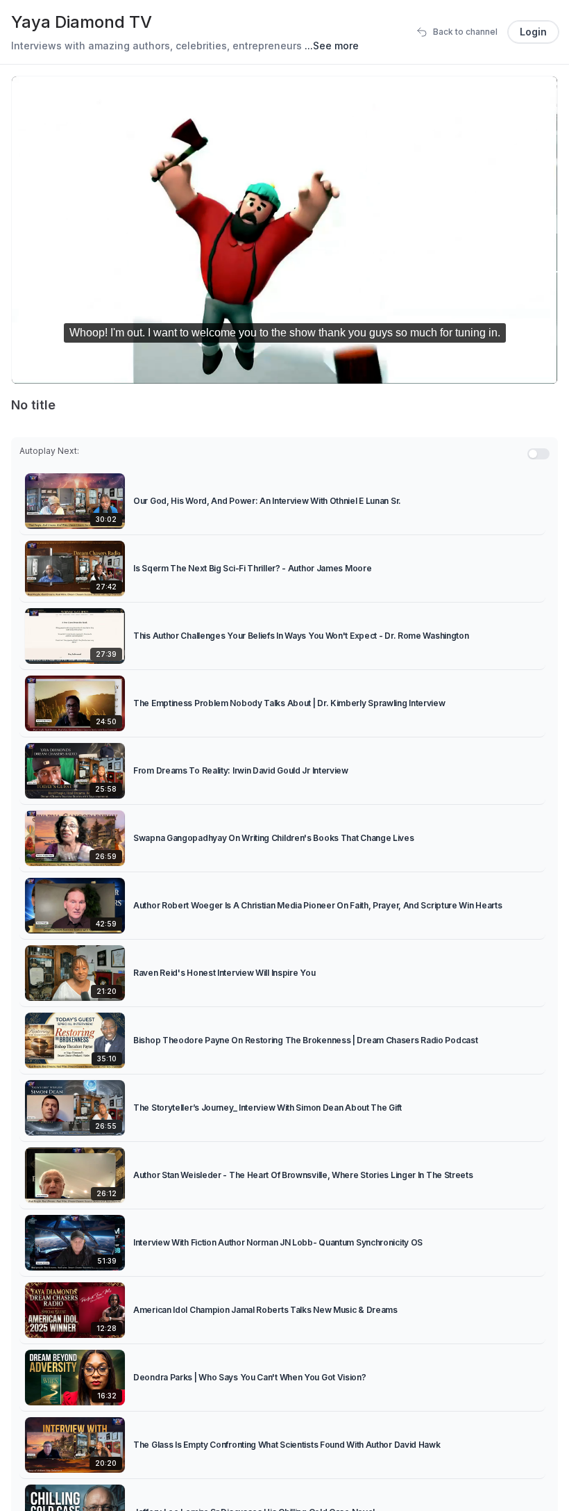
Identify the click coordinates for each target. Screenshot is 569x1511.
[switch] (538, 453)
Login (533, 32)
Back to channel (465, 31)
